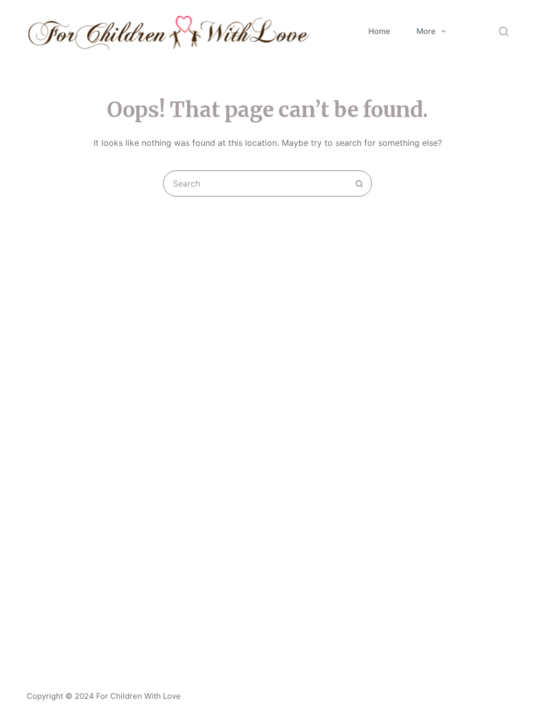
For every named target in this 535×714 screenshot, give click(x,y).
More (426, 31)
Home (379, 31)
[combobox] (255, 183)
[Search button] (358, 183)
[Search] (503, 31)
